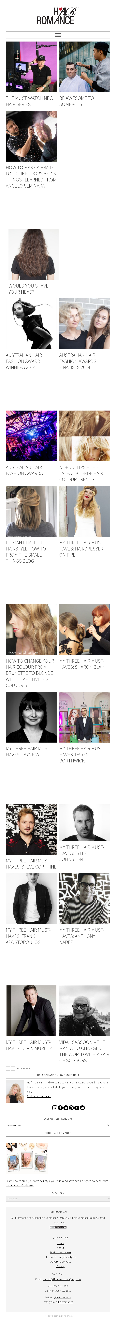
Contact (66, 1261)
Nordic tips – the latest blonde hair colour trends (81, 473)
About (60, 1248)
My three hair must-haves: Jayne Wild (28, 751)
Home (60, 1243)
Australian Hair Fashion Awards (24, 470)
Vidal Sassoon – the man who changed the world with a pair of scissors (84, 1051)
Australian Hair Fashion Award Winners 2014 (24, 361)
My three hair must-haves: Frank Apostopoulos (28, 936)
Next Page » (23, 1068)
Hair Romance (58, 14)
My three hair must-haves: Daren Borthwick (81, 754)
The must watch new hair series (29, 101)
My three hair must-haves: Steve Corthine (31, 863)
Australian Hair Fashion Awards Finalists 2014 (77, 361)
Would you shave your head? (28, 289)
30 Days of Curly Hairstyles (60, 1257)
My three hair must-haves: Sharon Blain (82, 664)
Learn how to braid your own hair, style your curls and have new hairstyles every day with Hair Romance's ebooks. (57, 1183)
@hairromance (62, 1297)
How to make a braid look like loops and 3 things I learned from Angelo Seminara (31, 176)
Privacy (60, 1266)
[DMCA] (58, 1227)
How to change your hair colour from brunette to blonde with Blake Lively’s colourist (30, 673)
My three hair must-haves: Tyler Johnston (81, 853)
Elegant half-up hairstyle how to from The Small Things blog (26, 551)
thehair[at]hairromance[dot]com (62, 1279)
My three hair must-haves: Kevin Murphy (29, 1045)
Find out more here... (39, 1096)
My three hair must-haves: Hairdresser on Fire (81, 548)
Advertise (55, 1261)
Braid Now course (60, 1252)
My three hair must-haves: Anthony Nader (81, 936)
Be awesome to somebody (76, 101)
